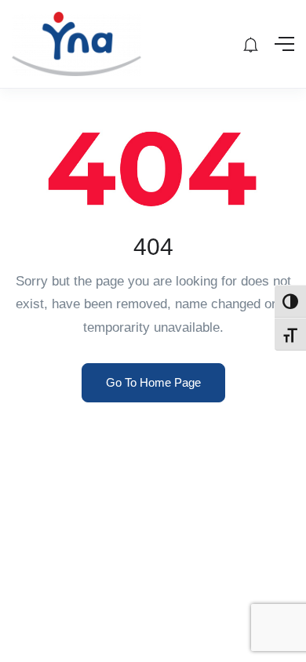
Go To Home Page (153, 382)
